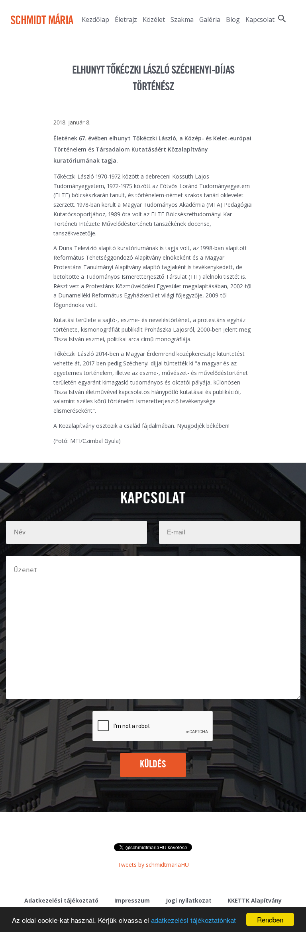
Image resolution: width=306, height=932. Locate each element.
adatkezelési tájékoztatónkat (193, 920)
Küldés (153, 764)
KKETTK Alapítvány (255, 900)
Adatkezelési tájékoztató (61, 900)
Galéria (209, 19)
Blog (233, 19)
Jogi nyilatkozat (189, 900)
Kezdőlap (95, 19)
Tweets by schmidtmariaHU (153, 864)
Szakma (182, 19)
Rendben (270, 919)
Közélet (154, 19)
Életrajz (126, 19)
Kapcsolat (260, 19)
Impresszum (132, 900)
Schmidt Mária (41, 21)
